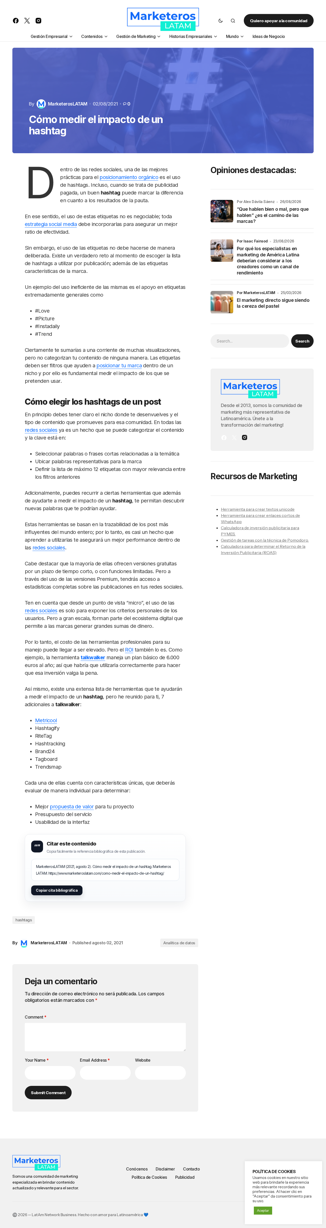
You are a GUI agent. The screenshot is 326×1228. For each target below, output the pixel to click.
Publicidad (184, 1177)
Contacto (191, 1169)
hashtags (23, 919)
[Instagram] (244, 438)
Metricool (46, 720)
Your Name (37, 1060)
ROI (129, 650)
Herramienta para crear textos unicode (258, 509)
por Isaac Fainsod (252, 241)
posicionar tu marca (119, 365)
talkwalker (93, 657)
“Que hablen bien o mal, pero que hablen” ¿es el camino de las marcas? (273, 215)
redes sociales (41, 430)
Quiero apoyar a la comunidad (278, 20)
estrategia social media (51, 224)
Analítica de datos (179, 942)
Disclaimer (165, 1169)
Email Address (95, 1060)
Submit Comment (48, 1092)
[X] (234, 438)
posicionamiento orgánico (128, 177)
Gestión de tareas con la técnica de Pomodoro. (265, 540)
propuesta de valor (72, 806)
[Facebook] (224, 438)
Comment (35, 1017)
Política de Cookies (149, 1177)
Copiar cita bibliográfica (57, 890)
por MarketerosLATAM (256, 293)
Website (142, 1060)
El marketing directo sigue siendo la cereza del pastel (273, 303)
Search (302, 341)
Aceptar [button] (263, 1210)
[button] (220, 20)
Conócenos (136, 1169)
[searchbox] (250, 341)
